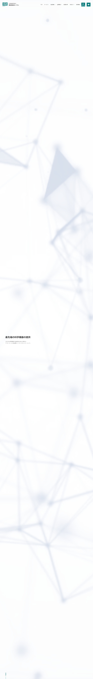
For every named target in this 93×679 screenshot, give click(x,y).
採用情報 (78, 4)
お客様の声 (65, 4)
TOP (41, 4)
